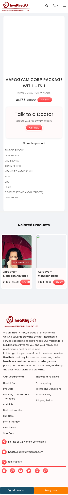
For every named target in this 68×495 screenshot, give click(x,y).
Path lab (8, 404)
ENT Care (8, 416)
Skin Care (8, 433)
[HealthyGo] (16, 6)
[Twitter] (28, 470)
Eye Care (8, 388)
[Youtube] (20, 470)
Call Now (34, 127)
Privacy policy (43, 383)
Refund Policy (43, 394)
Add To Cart (18, 490)
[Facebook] (4, 470)
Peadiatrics (9, 427)
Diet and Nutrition (13, 410)
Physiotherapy (11, 421)
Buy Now (52, 490)
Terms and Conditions (48, 388)
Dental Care (10, 383)
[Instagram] (12, 470)
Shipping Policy (44, 400)
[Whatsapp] (45, 470)
